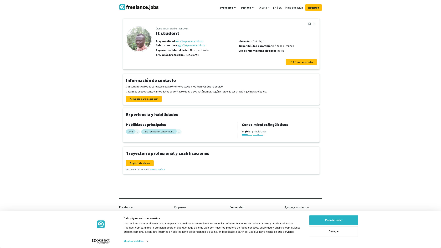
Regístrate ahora (140, 163)
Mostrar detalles (133, 241)
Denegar (334, 231)
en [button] (274, 7)
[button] (228, 7)
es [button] (280, 7)
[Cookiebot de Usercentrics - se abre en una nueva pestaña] (101, 241)
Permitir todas (333, 220)
